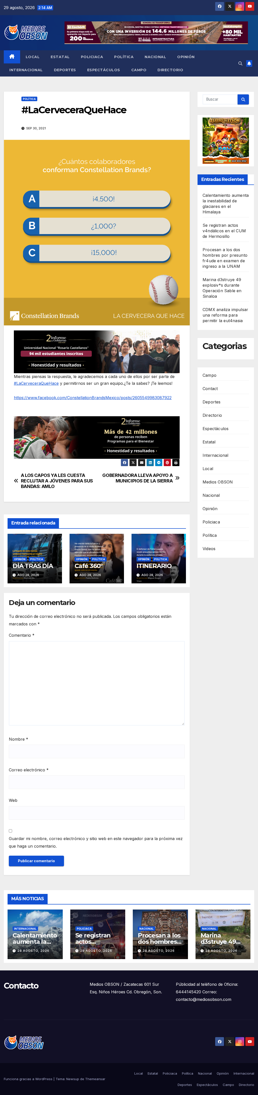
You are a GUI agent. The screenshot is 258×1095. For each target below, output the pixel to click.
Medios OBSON (218, 481)
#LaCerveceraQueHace (36, 383)
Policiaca (92, 57)
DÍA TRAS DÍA (33, 566)
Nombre (18, 739)
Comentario (22, 635)
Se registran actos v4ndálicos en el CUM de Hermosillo (224, 231)
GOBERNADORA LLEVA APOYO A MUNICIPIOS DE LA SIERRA (137, 478)
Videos (209, 548)
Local (33, 57)
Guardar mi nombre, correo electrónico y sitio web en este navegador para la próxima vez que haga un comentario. (96, 842)
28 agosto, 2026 (33, 951)
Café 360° (89, 566)
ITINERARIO (154, 566)
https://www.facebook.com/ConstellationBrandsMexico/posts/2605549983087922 (93, 397)
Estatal (60, 57)
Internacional (26, 70)
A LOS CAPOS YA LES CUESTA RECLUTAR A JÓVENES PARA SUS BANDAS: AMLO (57, 481)
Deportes (65, 70)
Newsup (72, 1079)
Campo (139, 70)
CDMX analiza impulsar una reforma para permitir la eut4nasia (225, 315)
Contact (210, 388)
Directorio (170, 70)
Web (13, 800)
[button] (240, 63)
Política (124, 57)
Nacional (155, 57)
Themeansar (95, 1079)
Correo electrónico (29, 769)
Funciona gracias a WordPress (28, 1079)
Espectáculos (103, 70)
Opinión (186, 57)
